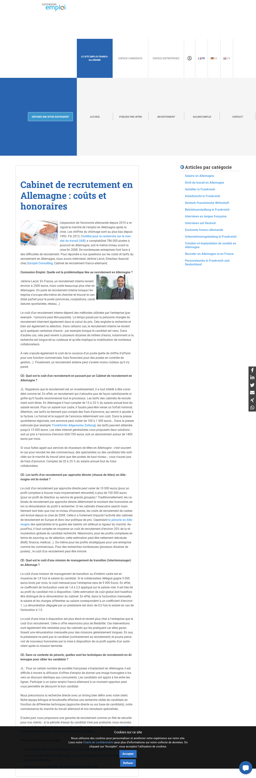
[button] (245, 767)
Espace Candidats (130, 58)
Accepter (128, 753)
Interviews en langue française (206, 216)
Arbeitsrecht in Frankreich (202, 196)
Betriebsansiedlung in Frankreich (207, 209)
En (228, 58)
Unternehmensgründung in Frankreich (211, 236)
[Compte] (189, 58)
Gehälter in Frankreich (200, 189)
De (215, 58)
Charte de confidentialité (98, 742)
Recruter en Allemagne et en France (209, 254)
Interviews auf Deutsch (200, 223)
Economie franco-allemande (204, 230)
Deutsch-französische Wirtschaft (207, 203)
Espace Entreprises (166, 58)
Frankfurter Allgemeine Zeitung (73, 425)
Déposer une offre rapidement (50, 117)
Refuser (128, 763)
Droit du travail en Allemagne (204, 182)
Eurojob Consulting (40, 263)
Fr (203, 58)
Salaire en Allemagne (199, 176)
